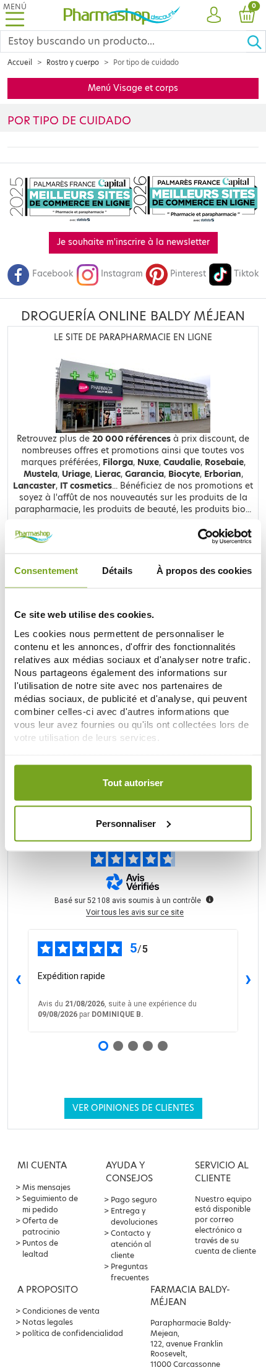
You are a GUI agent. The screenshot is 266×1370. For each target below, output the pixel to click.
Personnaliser (126, 823)
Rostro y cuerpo (72, 62)
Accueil (19, 62)
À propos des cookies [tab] (204, 570)
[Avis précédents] (18, 981)
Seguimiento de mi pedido (50, 1204)
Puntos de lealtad (40, 1248)
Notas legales (47, 1322)
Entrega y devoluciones (134, 1216)
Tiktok (246, 274)
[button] (213, 15)
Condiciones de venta (61, 1311)
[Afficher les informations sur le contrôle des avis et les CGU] (210, 899)
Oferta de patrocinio (41, 1226)
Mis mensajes (46, 1187)
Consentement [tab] (46, 570)
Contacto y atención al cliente (131, 1244)
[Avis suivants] (248, 981)
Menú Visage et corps (133, 88)
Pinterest (188, 274)
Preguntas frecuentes (130, 1272)
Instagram (122, 274)
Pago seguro (134, 1199)
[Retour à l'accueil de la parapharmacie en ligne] (122, 15)
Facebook (52, 274)
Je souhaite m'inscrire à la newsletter (133, 242)
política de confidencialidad (72, 1333)
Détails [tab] (117, 570)
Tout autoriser (133, 782)
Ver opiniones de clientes (133, 1108)
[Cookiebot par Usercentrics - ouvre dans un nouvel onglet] (198, 536)
